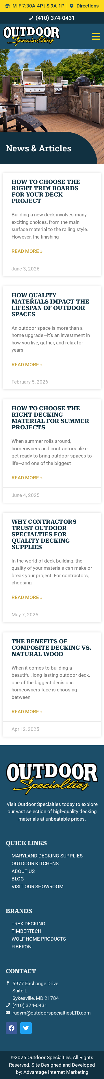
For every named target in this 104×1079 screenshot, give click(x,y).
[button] (96, 36)
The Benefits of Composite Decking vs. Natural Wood (52, 647)
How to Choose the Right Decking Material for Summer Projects (50, 418)
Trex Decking (28, 924)
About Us (23, 871)
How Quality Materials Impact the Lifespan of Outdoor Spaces (50, 305)
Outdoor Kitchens (35, 863)
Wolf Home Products (39, 939)
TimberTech (26, 931)
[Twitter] (26, 1028)
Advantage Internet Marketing (55, 1072)
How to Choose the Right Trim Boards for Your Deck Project (46, 191)
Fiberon (21, 947)
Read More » (27, 251)
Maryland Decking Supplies (47, 856)
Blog (18, 879)
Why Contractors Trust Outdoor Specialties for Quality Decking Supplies (44, 534)
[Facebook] (11, 1028)
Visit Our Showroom (38, 886)
